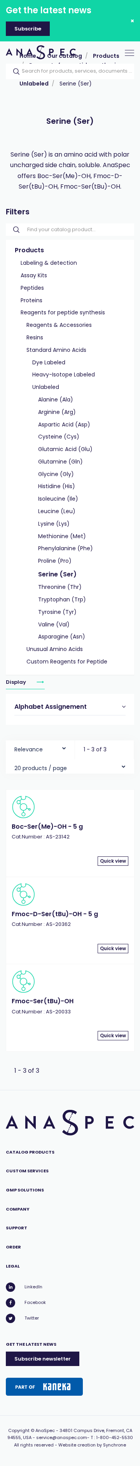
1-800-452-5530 (114, 1437)
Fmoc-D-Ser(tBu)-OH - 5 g (55, 914)
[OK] (14, 71)
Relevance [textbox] (28, 749)
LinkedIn (33, 1287)
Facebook (35, 1302)
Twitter (31, 1318)
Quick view (113, 861)
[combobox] (40, 747)
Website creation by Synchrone (92, 1445)
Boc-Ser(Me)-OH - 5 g (47, 826)
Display (16, 682)
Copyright (19, 1430)
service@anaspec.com (61, 1437)
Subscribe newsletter (42, 1359)
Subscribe (27, 28)
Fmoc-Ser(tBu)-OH (43, 1001)
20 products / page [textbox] (40, 768)
